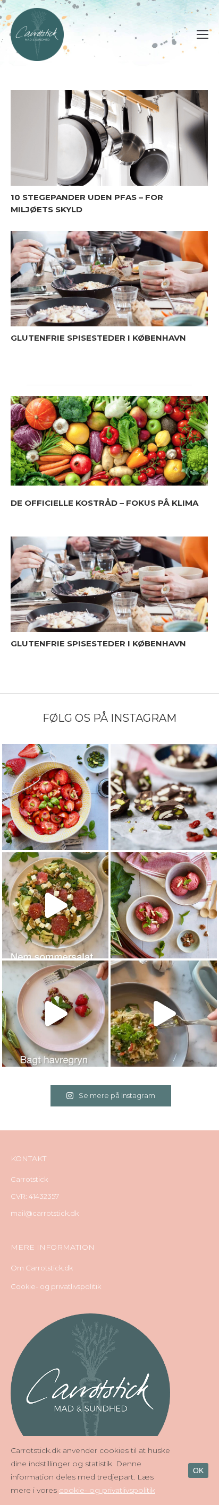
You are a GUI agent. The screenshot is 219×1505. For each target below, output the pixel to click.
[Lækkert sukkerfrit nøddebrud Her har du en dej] (164, 797)
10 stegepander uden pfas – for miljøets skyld (87, 203)
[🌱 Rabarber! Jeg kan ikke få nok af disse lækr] (164, 905)
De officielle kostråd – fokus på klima (104, 503)
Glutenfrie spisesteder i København (98, 338)
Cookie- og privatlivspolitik (56, 1286)
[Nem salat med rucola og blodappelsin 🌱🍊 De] (55, 905)
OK (198, 1470)
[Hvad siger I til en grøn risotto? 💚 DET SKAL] (164, 1014)
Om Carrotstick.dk (42, 1268)
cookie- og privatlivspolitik (107, 1490)
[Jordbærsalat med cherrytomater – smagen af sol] (55, 797)
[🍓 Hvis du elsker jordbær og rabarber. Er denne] (55, 1014)
